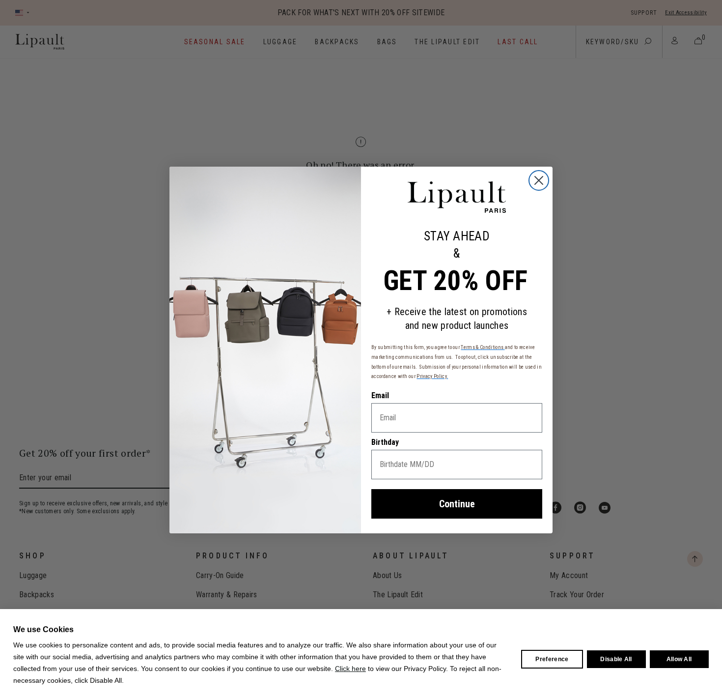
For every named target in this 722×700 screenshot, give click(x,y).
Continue (457, 504)
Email (380, 395)
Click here (350, 668)
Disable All (616, 659)
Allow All (679, 659)
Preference (551, 659)
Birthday (385, 442)
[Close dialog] (539, 180)
